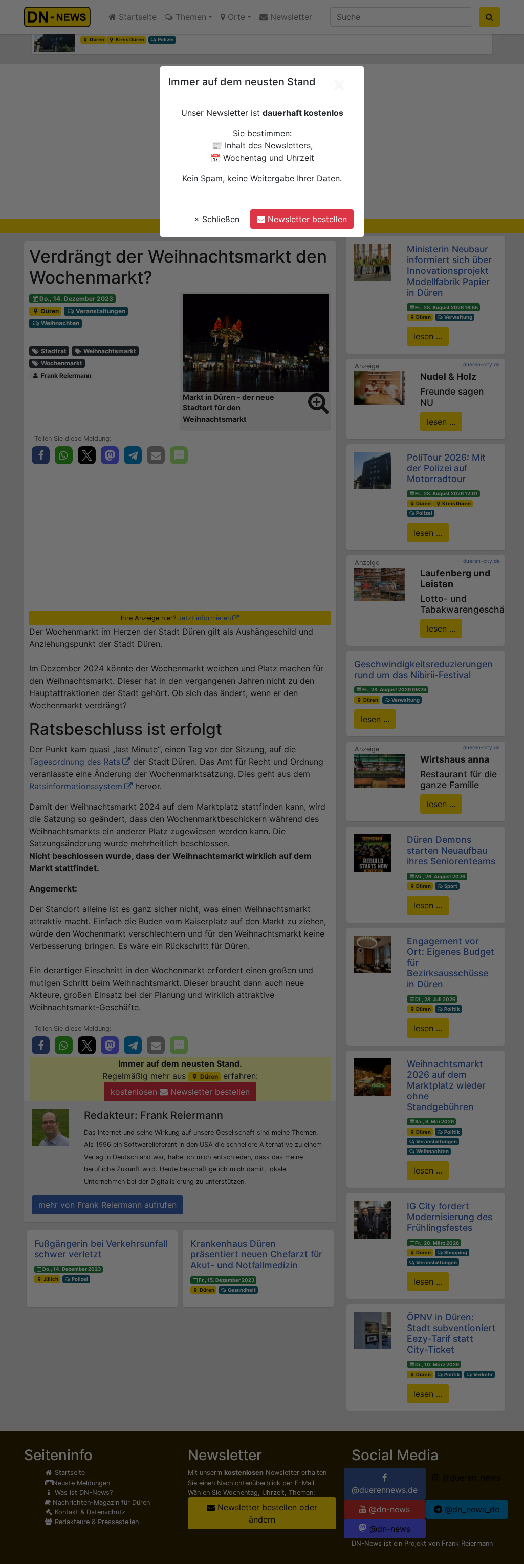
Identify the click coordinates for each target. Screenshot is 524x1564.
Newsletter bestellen (306, 219)
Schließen (216, 219)
